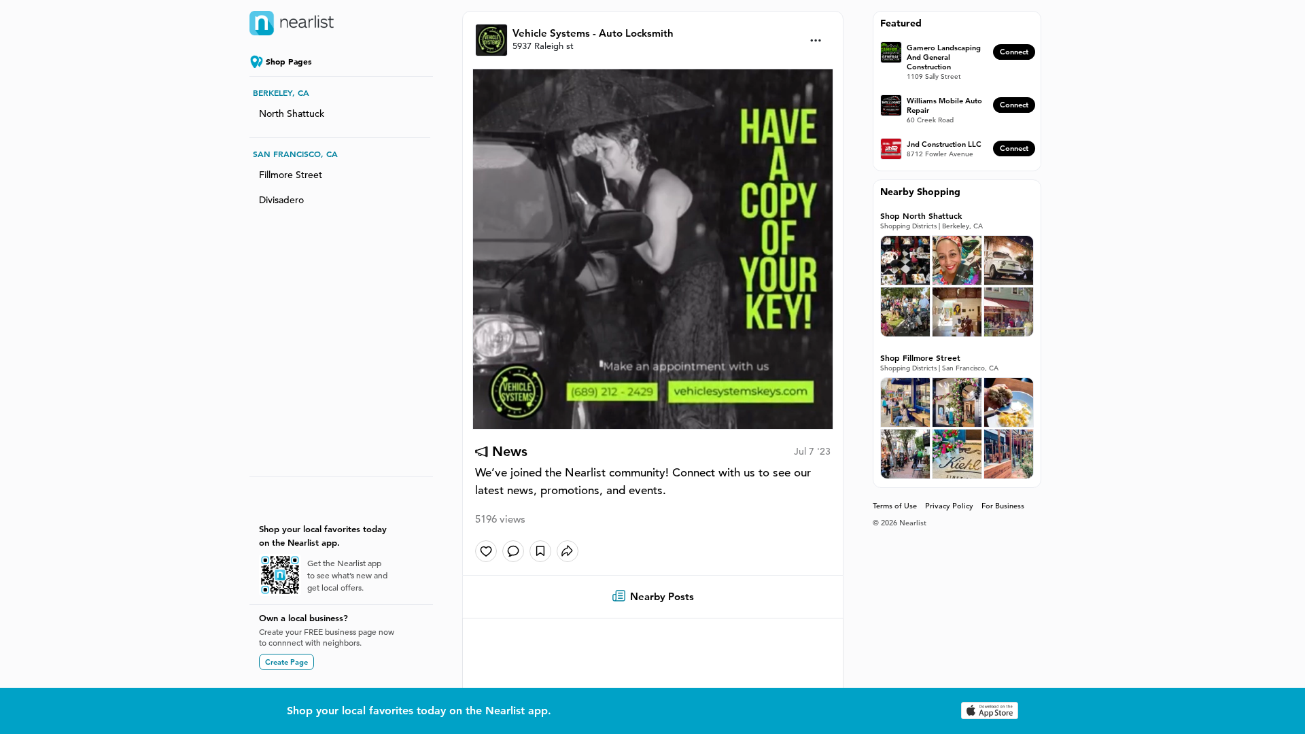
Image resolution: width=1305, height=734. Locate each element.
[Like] (486, 551)
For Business (1002, 505)
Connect (1014, 51)
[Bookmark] (540, 551)
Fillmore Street (290, 175)
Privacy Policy (949, 505)
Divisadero (281, 200)
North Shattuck (291, 113)
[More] (816, 40)
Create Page (286, 662)
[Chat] (513, 551)
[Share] (567, 551)
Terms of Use (895, 505)
